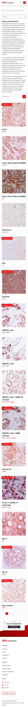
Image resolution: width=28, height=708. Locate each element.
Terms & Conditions (8, 671)
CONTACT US (14, 627)
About (4, 652)
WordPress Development (9, 703)
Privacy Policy (6, 665)
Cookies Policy (6, 668)
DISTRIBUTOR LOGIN (9, 693)
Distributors (5, 655)
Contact (4, 658)
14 (18, 613)
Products (5, 649)
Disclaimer (5, 674)
